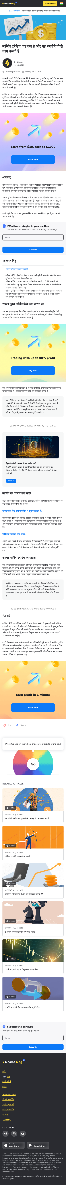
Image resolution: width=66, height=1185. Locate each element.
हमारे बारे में (6, 1081)
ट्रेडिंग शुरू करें (8, 1104)
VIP (8, 1076)
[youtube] (23, 1134)
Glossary (6, 1119)
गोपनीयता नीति (8, 1099)
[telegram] (5, 1134)
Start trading (50, 3)
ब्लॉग (4, 1071)
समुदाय (5, 1114)
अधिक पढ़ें (11, 481)
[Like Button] (4, 725)
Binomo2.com (9, 1094)
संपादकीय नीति (8, 1109)
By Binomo (18, 62)
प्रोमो (4, 1086)
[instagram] (14, 1134)
